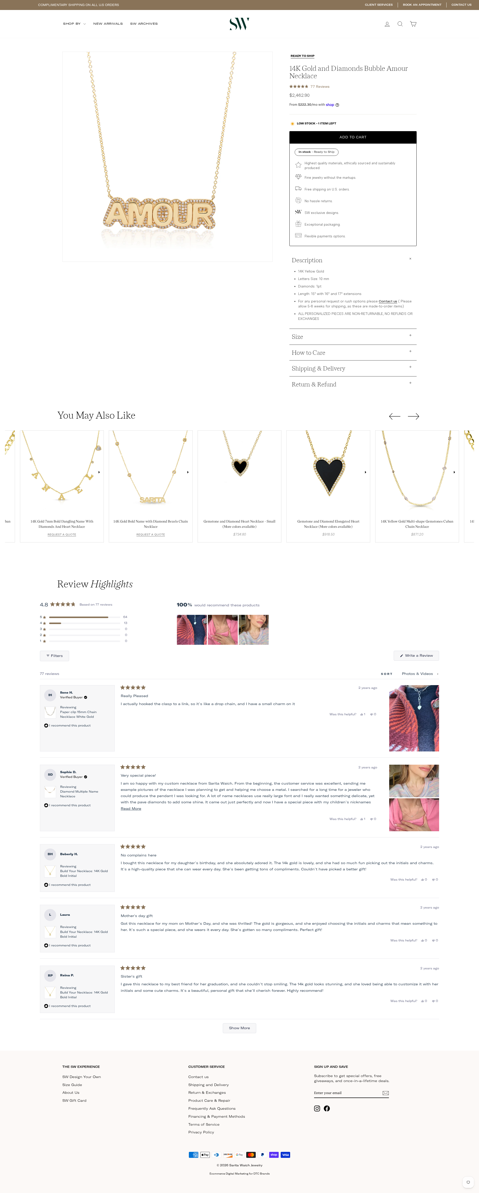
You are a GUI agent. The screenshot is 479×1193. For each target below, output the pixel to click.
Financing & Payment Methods (216, 1116)
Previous (24, 472)
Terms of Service (204, 1124)
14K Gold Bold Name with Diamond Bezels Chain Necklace (151, 524)
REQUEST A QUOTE (62, 534)
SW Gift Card (74, 1100)
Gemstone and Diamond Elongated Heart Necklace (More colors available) (328, 524)
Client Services (379, 4)
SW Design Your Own (81, 1077)
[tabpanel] (62, 472)
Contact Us (462, 4)
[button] (309, 87)
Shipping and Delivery (208, 1085)
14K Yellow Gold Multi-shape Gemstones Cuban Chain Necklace (417, 524)
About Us (70, 1093)
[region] (223, 630)
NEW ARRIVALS (108, 23)
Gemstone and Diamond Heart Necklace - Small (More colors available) (239, 524)
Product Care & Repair (209, 1100)
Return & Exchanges (207, 1093)
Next (99, 472)
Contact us (388, 301)
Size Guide (72, 1085)
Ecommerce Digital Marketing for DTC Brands (240, 1174)
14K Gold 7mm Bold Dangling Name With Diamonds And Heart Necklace (62, 524)
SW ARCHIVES (144, 23)
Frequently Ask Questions (212, 1108)
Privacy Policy (201, 1132)
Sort (388, 674)
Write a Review (421, 657)
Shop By (72, 23)
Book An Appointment (422, 4)
